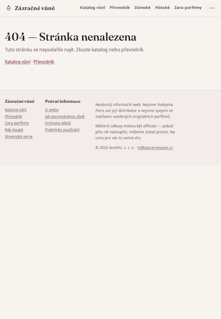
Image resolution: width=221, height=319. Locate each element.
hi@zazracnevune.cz (155, 147)
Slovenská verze (19, 136)
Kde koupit (14, 129)
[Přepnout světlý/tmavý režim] (211, 8)
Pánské (162, 7)
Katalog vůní (92, 7)
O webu (51, 109)
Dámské (142, 7)
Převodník (120, 7)
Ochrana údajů (58, 122)
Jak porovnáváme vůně (65, 116)
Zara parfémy (188, 7)
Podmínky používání (62, 129)
